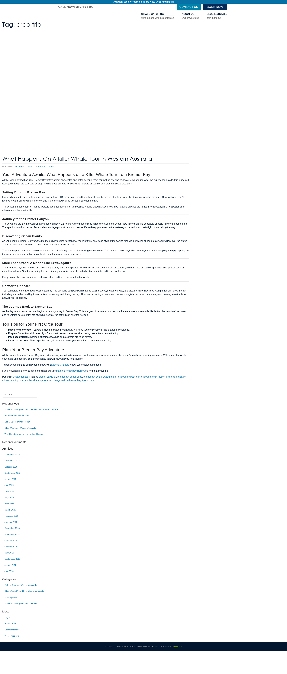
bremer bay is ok (47, 376)
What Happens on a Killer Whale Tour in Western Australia (77, 158)
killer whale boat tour (128, 376)
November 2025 (12, 460)
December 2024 (12, 528)
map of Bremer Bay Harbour (71, 370)
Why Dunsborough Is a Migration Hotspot (23, 434)
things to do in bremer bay (67, 380)
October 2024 (10, 540)
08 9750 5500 (84, 6)
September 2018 (12, 559)
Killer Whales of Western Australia (20, 428)
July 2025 (9, 485)
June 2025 (9, 491)
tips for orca (88, 380)
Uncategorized (20, 376)
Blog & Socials (217, 16)
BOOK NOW (215, 6)
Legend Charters (47, 166)
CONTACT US (188, 6)
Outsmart (178, 646)
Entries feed (10, 623)
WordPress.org (11, 636)
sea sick (48, 380)
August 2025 (10, 479)
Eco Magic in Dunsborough (17, 422)
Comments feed (12, 629)
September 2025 (12, 473)
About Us (190, 16)
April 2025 (9, 503)
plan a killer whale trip (31, 380)
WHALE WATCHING (157, 16)
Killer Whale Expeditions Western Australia (24, 591)
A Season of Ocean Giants (16, 415)
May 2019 (9, 553)
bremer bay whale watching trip (99, 376)
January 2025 (10, 522)
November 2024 (12, 534)
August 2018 (10, 565)
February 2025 (11, 516)
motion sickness (166, 376)
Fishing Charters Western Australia (20, 585)
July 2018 (9, 571)
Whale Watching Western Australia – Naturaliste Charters (31, 409)
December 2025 (12, 454)
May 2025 (9, 497)
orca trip (14, 380)
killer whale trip (149, 376)
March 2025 (10, 510)
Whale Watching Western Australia (20, 603)
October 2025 (10, 467)
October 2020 (10, 546)
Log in (7, 617)
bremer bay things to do (69, 376)
